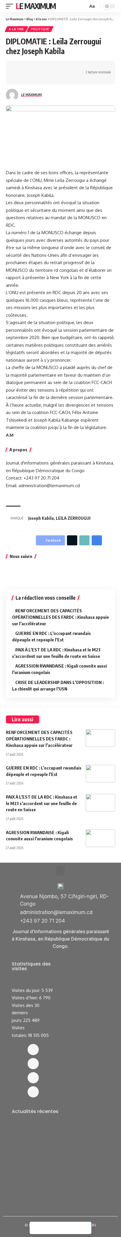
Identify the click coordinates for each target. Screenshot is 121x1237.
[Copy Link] (74, 67)
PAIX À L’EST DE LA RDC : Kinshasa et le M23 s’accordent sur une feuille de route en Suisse (41, 803)
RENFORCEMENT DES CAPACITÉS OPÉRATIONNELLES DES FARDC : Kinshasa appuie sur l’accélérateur (60, 617)
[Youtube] (33, 1091)
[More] (28, 77)
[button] (60, 870)
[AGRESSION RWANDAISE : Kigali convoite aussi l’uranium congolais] (100, 838)
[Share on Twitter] (28, 67)
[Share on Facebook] (19, 67)
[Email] (64, 67)
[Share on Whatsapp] (37, 67)
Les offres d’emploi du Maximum (50, 1137)
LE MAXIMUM (31, 95)
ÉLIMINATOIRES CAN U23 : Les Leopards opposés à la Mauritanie (55, 1186)
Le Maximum (36, 6)
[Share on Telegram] (55, 67)
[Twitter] (33, 1077)
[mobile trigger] (11, 6)
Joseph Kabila (41, 518)
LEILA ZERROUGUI (73, 518)
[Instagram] (33, 1063)
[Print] (19, 77)
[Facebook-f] (33, 1049)
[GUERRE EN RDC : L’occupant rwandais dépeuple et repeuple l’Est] (100, 773)
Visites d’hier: (25, 997)
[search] (82, 6)
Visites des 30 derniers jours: (25, 1013)
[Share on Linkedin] (46, 67)
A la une (16, 29)
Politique (40, 29)
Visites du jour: (26, 990)
